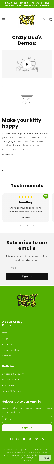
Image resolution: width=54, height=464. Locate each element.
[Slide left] (21, 225)
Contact (6, 355)
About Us (7, 344)
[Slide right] (33, 225)
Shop (5, 338)
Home (5, 332)
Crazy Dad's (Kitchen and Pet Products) (28, 450)
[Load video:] (27, 64)
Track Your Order (11, 350)
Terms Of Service (11, 391)
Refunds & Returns (12, 379)
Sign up (27, 276)
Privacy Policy (10, 385)
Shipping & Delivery (13, 374)
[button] (3, 19)
